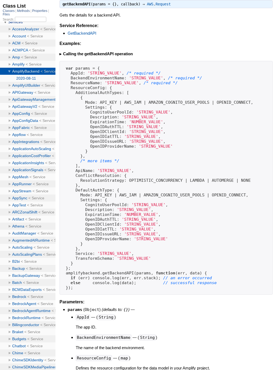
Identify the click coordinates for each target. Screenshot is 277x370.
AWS (150, 4)
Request (163, 4)
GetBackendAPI (82, 33)
